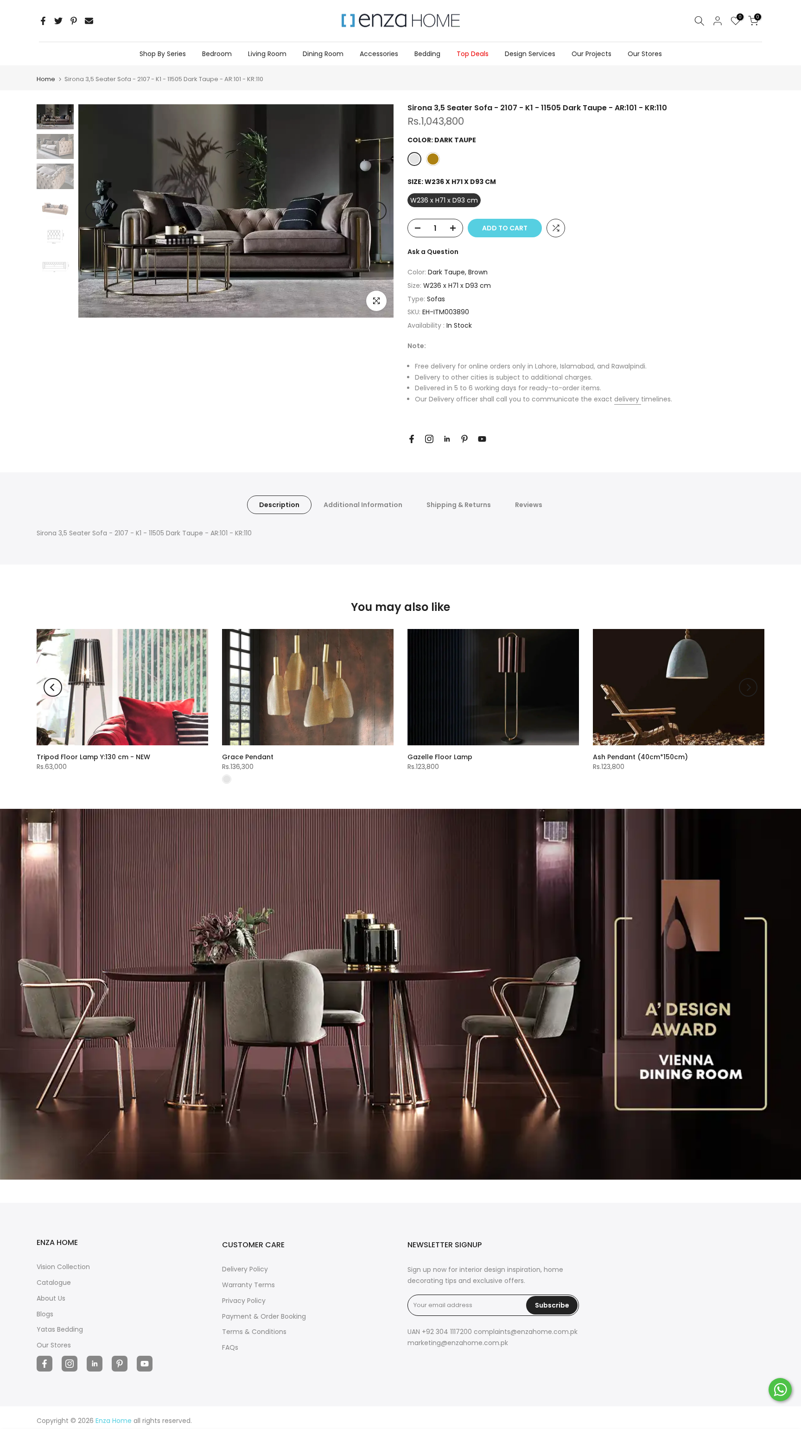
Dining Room (323, 53)
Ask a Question (432, 251)
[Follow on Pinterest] (464, 439)
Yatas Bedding (60, 1329)
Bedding (427, 53)
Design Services (530, 53)
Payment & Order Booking (264, 1316)
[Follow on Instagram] (429, 439)
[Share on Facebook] (43, 20)
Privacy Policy (244, 1300)
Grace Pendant (247, 757)
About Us (51, 1298)
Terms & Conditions (254, 1331)
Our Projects (591, 53)
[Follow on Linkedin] (447, 439)
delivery (627, 399)
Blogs (45, 1314)
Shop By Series (163, 53)
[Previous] (94, 211)
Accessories (379, 53)
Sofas (436, 299)
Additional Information (363, 504)
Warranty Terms (248, 1284)
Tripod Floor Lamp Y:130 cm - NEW (93, 757)
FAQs (230, 1347)
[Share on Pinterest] (74, 20)
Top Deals (473, 53)
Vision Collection (63, 1266)
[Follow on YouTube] (482, 439)
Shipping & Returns (458, 504)
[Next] (377, 211)
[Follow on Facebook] (411, 439)
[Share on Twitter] (58, 20)
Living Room (267, 53)
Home (46, 79)
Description (279, 504)
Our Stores (645, 53)
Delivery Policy (245, 1269)
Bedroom (217, 53)
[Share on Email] (89, 20)
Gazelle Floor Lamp (439, 757)
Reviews (528, 504)
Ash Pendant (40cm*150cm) (640, 757)
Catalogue (54, 1282)
